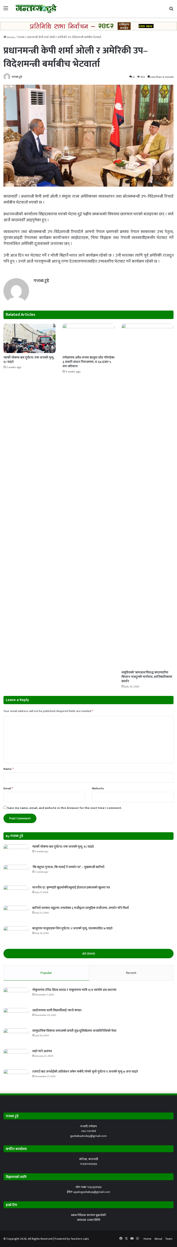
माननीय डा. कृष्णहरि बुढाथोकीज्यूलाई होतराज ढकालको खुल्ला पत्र (71, 887)
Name (8, 768)
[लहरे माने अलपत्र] (16, 1057)
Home (10, 37)
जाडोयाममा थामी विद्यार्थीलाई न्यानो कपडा (57, 1010)
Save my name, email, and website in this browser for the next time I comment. (64, 807)
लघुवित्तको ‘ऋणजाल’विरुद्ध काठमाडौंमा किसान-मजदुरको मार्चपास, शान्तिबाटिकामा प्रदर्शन (146, 677)
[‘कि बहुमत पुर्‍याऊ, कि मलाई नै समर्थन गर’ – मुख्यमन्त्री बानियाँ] (16, 873)
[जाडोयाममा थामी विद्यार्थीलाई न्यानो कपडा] (16, 1016)
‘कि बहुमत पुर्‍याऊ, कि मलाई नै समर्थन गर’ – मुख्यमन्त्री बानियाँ (68, 867)
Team (168, 1238)
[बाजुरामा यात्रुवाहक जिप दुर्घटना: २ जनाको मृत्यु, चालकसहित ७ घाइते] (16, 934)
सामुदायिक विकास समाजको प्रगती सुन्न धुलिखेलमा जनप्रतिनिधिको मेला (74, 1030)
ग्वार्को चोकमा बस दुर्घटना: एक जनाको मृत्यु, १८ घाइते (28, 359)
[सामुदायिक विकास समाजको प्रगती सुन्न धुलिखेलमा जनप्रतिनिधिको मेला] (16, 1037)
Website (98, 788)
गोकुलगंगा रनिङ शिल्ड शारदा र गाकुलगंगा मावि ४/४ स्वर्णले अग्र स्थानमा (74, 989)
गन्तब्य (20, 37)
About (158, 1238)
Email (8, 788)
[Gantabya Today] (36, 8)
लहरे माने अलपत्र (42, 1051)
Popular (46, 973)
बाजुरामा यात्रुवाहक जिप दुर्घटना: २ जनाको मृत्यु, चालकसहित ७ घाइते (72, 928)
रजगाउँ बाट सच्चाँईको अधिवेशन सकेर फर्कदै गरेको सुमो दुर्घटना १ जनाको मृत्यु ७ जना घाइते (85, 1071)
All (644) (88, 953)
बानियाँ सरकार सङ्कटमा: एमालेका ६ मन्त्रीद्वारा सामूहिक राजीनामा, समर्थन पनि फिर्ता (80, 908)
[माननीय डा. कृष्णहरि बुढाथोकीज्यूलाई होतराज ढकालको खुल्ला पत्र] (16, 893)
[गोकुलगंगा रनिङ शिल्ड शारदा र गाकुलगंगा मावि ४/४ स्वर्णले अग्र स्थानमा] (16, 996)
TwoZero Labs (80, 1238)
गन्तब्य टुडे (17, 77)
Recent (131, 973)
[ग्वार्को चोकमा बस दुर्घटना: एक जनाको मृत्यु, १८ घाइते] (29, 338)
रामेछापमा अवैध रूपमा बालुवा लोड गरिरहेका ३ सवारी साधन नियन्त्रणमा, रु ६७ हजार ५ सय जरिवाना (88, 362)
